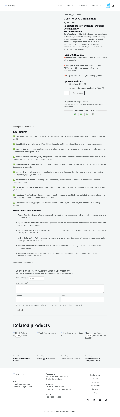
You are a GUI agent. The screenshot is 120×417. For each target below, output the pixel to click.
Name (19, 296)
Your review (22, 283)
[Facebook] (88, 400)
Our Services (83, 6)
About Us (70, 6)
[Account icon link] (113, 6)
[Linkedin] (100, 400)
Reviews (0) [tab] (29, 127)
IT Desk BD (81, 104)
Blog (95, 392)
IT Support (77, 15)
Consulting (68, 15)
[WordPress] (94, 400)
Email (63, 296)
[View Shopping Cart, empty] (108, 6)
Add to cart (78, 93)
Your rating (22, 277)
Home (60, 6)
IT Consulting (72, 104)
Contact (95, 389)
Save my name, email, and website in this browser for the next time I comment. (50, 305)
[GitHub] (106, 400)
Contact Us (96, 6)
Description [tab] (18, 127)
